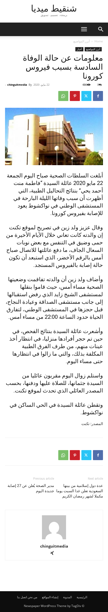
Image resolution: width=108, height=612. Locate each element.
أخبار (79, 49)
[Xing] (54, 553)
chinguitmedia (17, 84)
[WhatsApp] (63, 96)
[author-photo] (54, 539)
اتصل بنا (22, 597)
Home (98, 41)
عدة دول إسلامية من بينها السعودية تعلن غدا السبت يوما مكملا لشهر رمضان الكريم (79, 490)
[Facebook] (98, 96)
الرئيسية (82, 597)
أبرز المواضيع (81, 41)
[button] (101, 29)
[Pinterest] (75, 96)
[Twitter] (86, 96)
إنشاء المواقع (50, 597)
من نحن (32, 597)
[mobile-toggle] (84, 29)
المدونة (67, 597)
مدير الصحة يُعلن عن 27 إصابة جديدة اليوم (31, 488)
